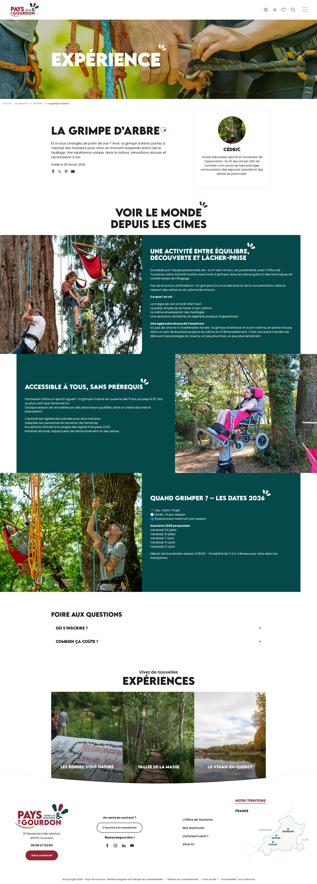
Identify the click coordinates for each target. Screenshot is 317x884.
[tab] (250, 801)
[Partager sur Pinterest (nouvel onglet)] (66, 171)
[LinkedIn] (124, 846)
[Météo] (275, 10)
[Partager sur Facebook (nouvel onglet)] (53, 171)
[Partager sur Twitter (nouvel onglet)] (59, 171)
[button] (293, 9)
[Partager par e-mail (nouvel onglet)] (73, 171)
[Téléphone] (266, 10)
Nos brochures (193, 828)
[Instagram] (115, 846)
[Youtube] (132, 846)
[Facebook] (107, 846)
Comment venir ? (195, 836)
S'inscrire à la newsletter (119, 827)
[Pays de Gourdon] (24, 10)
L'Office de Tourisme (197, 820)
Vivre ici (188, 844)
